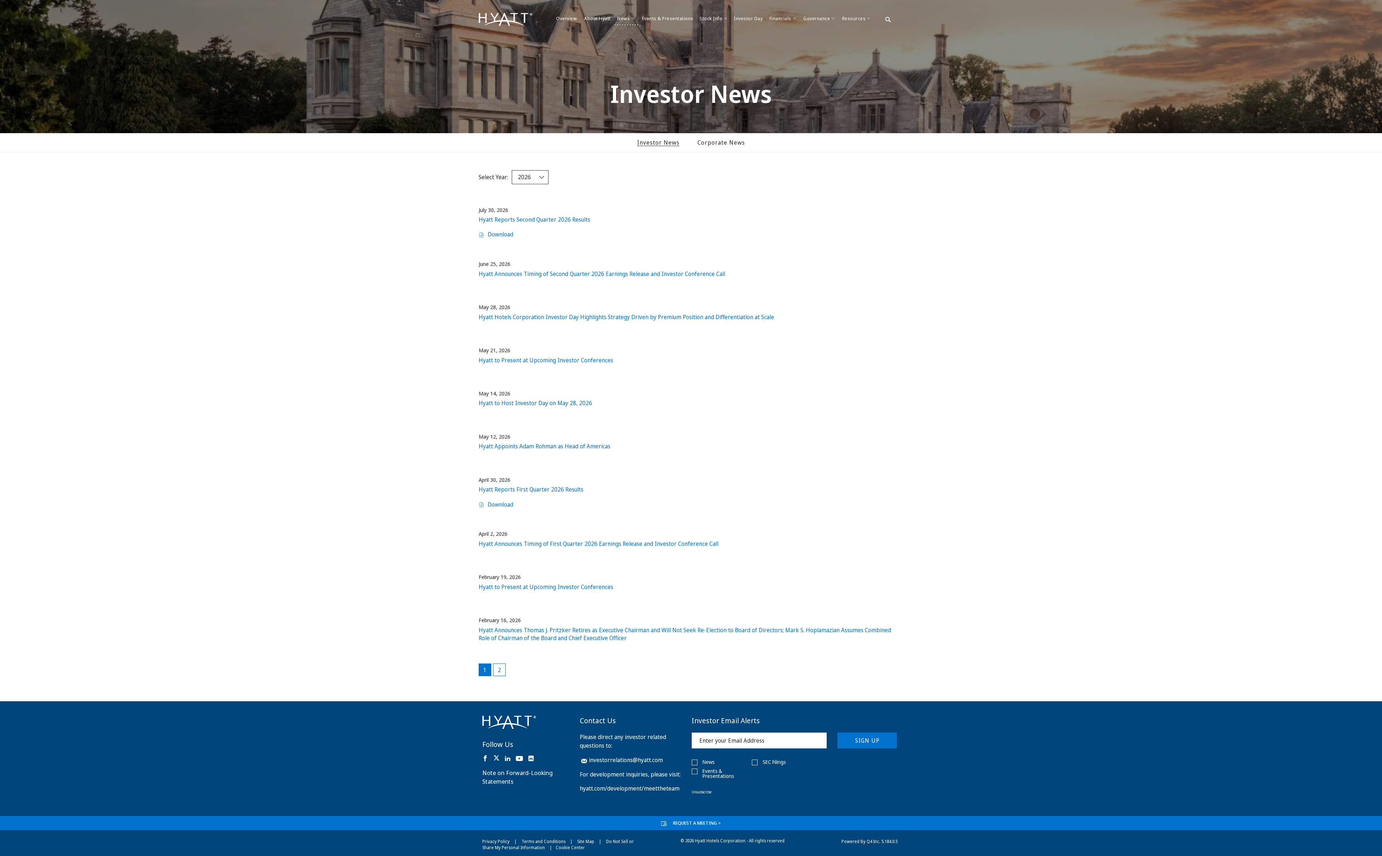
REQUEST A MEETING (697, 823)
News (709, 762)
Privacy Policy (496, 841)
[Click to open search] (888, 20)
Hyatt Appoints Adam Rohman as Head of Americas (544, 446)
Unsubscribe (702, 791)
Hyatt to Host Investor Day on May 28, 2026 (535, 403)
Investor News (658, 142)
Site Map (585, 841)
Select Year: (493, 177)
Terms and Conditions (543, 841)
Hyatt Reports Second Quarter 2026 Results (534, 219)
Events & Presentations (718, 774)
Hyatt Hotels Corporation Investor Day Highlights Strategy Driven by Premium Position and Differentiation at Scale (626, 317)
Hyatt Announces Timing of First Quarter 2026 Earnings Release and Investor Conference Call (598, 544)
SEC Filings (774, 762)
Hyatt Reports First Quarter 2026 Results (531, 489)
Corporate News (721, 142)
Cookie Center (570, 847)
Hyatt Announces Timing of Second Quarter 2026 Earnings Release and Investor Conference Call (602, 274)
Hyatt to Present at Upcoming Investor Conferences (546, 360)
